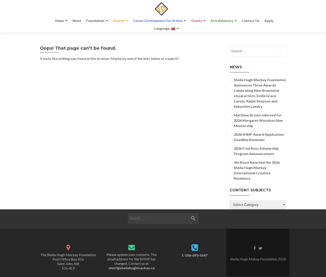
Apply (268, 21)
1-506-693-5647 (195, 255)
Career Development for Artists (158, 21)
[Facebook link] (254, 248)
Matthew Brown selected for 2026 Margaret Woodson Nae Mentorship (258, 120)
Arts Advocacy (221, 21)
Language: (162, 28)
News (77, 21)
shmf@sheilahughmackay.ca (131, 268)
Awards (119, 21)
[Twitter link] (260, 248)
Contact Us (250, 21)
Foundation (95, 21)
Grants (196, 21)
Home (59, 21)
